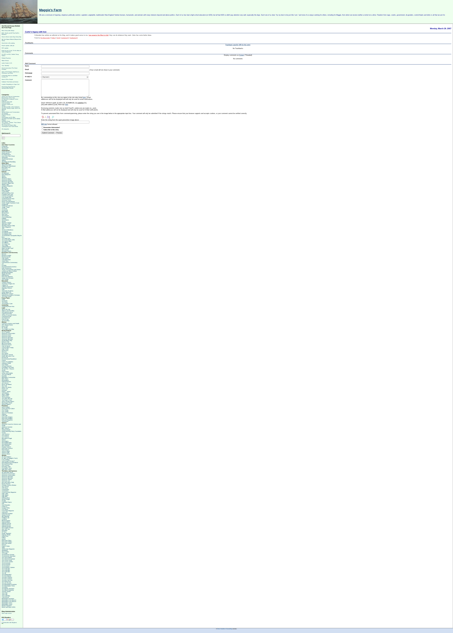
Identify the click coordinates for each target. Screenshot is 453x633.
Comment (28, 80)
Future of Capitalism (7, 361)
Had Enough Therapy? (8, 461)
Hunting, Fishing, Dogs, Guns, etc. (11, 108)
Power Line (5, 388)
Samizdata (5, 157)
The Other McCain (7, 398)
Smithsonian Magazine (8, 549)
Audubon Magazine (7, 186)
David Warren (6, 153)
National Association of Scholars (11, 295)
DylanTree (5, 169)
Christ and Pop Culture (8, 408)
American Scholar (7, 180)
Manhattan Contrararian (8, 377)
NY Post (4, 532)
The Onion (5, 302)
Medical (4, 109)
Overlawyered (6, 318)
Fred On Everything (7, 196)
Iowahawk (4, 300)
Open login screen (7, 613)
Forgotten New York (7, 194)
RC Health (5, 327)
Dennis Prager (6, 499)
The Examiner (6, 566)
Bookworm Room (7, 344)
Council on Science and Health (10, 323)
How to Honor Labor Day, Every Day (11, 36)
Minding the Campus (7, 293)
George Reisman (6, 366)
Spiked (4, 160)
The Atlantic (5, 231)
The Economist (6, 563)
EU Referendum (6, 154)
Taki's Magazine (6, 227)
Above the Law (6, 309)
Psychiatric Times (7, 468)
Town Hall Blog (6, 595)
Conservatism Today (8, 347)
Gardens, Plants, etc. (7, 104)
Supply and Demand (7, 278)
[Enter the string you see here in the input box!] (48, 116)
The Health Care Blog (8, 329)
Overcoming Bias (7, 217)
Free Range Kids (6, 197)
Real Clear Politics (7, 542)
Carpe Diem (5, 261)
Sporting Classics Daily (8, 225)
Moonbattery (5, 380)
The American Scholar (8, 554)
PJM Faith (4, 415)
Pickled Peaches (6, 58)
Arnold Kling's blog (7, 340)
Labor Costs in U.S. (7, 63)
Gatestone (5, 512)
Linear (242, 55)
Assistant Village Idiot (8, 183)
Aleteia (3, 176)
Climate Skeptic (6, 430)
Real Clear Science (7, 448)
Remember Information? (52, 127)
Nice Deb (4, 386)
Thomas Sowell (6, 591)
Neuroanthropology (7, 464)
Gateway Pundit (6, 363)
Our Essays (5, 113)
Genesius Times (6, 200)
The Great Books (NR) (8, 240)
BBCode (44, 124)
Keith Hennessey (6, 268)
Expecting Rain (6, 170)
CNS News (5, 488)
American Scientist (7, 427)
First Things (5, 410)
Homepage (28, 73)
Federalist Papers (7, 502)
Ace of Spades (6, 332)
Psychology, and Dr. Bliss (8, 117)
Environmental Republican (9, 359)
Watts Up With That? (7, 248)
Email (27, 69)
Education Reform (7, 288)
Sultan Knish (5, 396)
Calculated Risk (6, 259)
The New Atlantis (6, 576)
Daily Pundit (5, 349)
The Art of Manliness (7, 230)
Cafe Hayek (5, 258)
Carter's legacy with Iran (35, 32)
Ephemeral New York (8, 193)
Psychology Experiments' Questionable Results (8, 87)
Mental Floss (5, 213)
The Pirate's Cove (7, 400)
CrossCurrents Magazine (9, 492)
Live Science (5, 435)
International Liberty (7, 312)
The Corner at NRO (7, 561)
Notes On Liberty (6, 387)
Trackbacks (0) (74, 38)
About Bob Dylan (6, 164)
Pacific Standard (6, 533)
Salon (3, 547)
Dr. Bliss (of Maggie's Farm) (10, 458)
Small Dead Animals (7, 159)
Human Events (6, 515)
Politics (3, 116)
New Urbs (4, 214)
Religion (4, 120)
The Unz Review (6, 583)
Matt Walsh (5, 211)
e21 (3, 264)
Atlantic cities (5, 184)
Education (4, 100)
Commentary (5, 489)
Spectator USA (6, 224)
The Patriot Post (6, 581)
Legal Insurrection (7, 313)
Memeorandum (6, 520)
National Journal (6, 523)
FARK (3, 299)
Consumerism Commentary (9, 262)
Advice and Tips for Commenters (10, 96)
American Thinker (7, 479)
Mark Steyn (5, 378)
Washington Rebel (7, 403)
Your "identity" (5, 65)
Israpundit (4, 146)
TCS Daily (4, 553)
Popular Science (6, 447)
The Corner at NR (7, 560)
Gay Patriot (5, 364)
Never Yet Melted (6, 384)
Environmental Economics (9, 266)
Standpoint (5, 550)
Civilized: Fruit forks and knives (10, 81)
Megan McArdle (6, 274)
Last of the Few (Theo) (8, 156)
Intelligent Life (5, 517)
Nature (4, 439)
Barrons (4, 254)
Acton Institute (6, 407)
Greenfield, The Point (8, 367)
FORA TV (4, 506)
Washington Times (7, 603)
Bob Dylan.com (6, 167)
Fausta (4, 360)
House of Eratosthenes (8, 201)
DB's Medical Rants (7, 325)
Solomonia (5, 149)
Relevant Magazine (7, 420)
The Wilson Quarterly (8, 590)
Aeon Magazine (6, 174)
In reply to (28, 76)
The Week (5, 587)
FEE (3, 503)
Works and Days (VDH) (8, 607)
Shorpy (4, 221)
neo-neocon (5, 383)
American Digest (6, 179)
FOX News (5, 509)
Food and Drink (6, 103)
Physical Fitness (6, 114)
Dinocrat (4, 352)
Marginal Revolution (7, 272)
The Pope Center (6, 296)
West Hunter (5, 249)
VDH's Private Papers (8, 401)
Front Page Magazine (8, 510)
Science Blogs (6, 451)
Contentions (5, 491)
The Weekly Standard (8, 588)
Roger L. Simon (6, 391)
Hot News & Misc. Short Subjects (10, 107)
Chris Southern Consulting (224, 628)
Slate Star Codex (6, 469)
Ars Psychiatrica (6, 456)
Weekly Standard (6, 605)
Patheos (4, 414)
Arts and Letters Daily (8, 482)
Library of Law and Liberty (9, 315)
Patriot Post (5, 536)
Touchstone (5, 421)
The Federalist (6, 569)
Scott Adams (5, 220)
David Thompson (6, 152)
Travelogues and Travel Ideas (10, 126)
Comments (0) (65, 38)
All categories (5, 129)
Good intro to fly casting (8, 43)
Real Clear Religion (7, 417)
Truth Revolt (5, 597)
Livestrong (5, 210)
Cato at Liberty (6, 346)
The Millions (5, 242)
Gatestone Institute (7, 513)
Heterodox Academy (7, 291)
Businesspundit (6, 257)
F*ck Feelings (6, 459)
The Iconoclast (6, 397)
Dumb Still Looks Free (8, 356)
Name (27, 66)
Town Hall (4, 593)
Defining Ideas (6, 498)
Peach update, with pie (8, 45)
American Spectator (7, 181)
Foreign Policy (6, 508)
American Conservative (8, 333)
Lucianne (4, 519)
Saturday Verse (6, 121)
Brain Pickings (6, 190)
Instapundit (5, 204)
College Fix (5, 285)
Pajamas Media (6, 534)
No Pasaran (5, 147)
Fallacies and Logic (7, 101)
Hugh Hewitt (5, 371)
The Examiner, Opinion (8, 567)
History (3, 105)
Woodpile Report (6, 251)
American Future (6, 335)
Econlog (4, 265)
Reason (4, 544)
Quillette (4, 218)
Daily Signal (5, 495)
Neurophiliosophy (7, 442)
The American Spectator (8, 556)
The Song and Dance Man (9, 125)
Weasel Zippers (6, 404)
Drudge (4, 500)
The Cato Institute (7, 557)
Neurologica (5, 441)
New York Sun (6, 529)
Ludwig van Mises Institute (9, 271)
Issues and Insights (7, 373)
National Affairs (6, 522)
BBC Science (5, 428)
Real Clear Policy (6, 540)
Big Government (6, 343)
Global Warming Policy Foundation (11, 431)
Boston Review (6, 483)
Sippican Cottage (6, 222)
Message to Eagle (7, 438)
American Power (6, 336)
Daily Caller (5, 493)
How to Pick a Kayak (7, 79)
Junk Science (5, 434)
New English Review (7, 527)
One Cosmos (5, 465)
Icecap (4, 432)
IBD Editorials (5, 516)
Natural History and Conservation (11, 112)
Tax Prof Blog (5, 320)
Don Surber (5, 353)
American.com (6, 481)
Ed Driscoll (5, 357)
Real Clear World (6, 543)
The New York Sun (7, 580)
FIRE (3, 289)
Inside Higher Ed (6, 292)
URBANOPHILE (6, 247)
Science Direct (6, 454)
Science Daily (5, 452)
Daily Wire (4, 496)
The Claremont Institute (8, 559)
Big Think (4, 187)
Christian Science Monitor (9, 485)
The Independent (6, 574)
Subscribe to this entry (51, 130)
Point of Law (5, 319)
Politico (4, 537)
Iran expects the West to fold (98, 35)
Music (3, 110)
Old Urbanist (5, 215)
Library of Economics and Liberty (11, 269)
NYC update (5, 48)
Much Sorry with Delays (8, 30)
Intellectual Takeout (7, 205)
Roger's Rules (6, 546)
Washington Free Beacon (9, 600)
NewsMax (4, 530)
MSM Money (5, 275)
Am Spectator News (7, 472)
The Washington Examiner (9, 584)
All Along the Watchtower (9, 166)
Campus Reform (6, 282)
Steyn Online (5, 552)
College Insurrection (7, 286)
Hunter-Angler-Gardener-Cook (10, 203)
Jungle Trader (6, 207)
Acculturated (5, 173)
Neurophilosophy (6, 444)
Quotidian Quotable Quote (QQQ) (11, 118)
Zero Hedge (5, 279)
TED (3, 228)
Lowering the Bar (6, 316)
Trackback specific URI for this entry (237, 45)
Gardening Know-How (8, 198)
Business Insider (6, 255)
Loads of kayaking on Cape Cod (10, 84)
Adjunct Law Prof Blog (8, 310)
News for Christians (7, 413)
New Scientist (5, 445)
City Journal (5, 486)
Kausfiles (4, 376)
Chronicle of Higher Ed (8, 283)
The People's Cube (7, 303)
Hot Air (3, 370)
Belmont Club (5, 342)
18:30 (58, 38)
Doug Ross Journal (7, 354)
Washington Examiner (8, 598)
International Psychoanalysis (10, 462)
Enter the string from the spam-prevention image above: (60, 120)
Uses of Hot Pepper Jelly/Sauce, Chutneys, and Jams (10, 72)
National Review (6, 381)
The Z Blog (5, 245)
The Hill (4, 573)
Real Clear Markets (7, 276)
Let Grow (4, 208)
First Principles (6, 505)
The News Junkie (45, 38)
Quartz (4, 539)
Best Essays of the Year (8, 97)
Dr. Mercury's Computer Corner (10, 99)
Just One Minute (6, 374)
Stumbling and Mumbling (8, 162)
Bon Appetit (5, 188)
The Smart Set (6, 244)
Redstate (4, 390)
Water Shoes (5, 60)
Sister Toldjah (5, 394)
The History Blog (6, 241)
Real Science (5, 449)
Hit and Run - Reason (8, 369)
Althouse (4, 177)
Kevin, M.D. (5, 326)
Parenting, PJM (6, 466)
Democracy (5, 350)
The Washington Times (8, 586)
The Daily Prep (6, 238)
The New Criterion (7, 577)
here (84, 97)
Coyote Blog (5, 191)
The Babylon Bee (6, 232)
